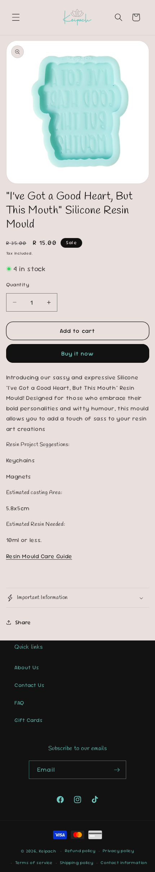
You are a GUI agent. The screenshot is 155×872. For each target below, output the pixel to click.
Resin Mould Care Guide (39, 556)
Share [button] (23, 622)
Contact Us (29, 685)
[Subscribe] (116, 770)
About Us (26, 667)
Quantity (18, 284)
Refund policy (80, 851)
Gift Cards (28, 720)
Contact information (124, 863)
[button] (16, 17)
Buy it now (77, 353)
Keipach (47, 851)
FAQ (19, 702)
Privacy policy (118, 851)
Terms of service (34, 863)
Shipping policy (76, 863)
